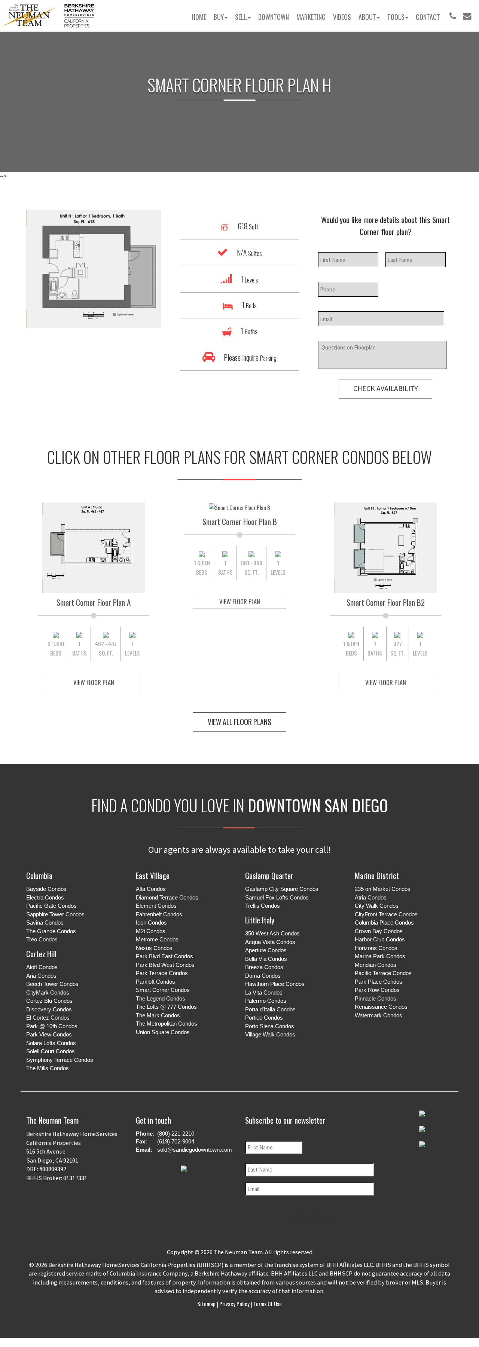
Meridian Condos (375, 965)
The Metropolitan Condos (166, 1023)
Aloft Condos (42, 967)
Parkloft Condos (155, 981)
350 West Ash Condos (272, 933)
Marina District (377, 875)
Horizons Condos (376, 948)
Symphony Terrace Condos (59, 1060)
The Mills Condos (47, 1068)
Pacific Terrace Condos (383, 973)
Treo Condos (42, 939)
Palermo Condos (265, 1001)
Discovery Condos (49, 1009)
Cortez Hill (41, 953)
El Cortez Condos (48, 1017)
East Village (153, 875)
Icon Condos (151, 922)
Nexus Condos (154, 948)
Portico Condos (264, 1017)
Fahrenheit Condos (159, 914)
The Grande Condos (51, 931)
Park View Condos (49, 1034)
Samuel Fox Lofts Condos (277, 897)
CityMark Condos (47, 992)
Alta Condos (151, 889)
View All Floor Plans (239, 722)
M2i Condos (150, 931)
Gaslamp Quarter (269, 875)
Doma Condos (263, 975)
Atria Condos (371, 897)
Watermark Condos (378, 1015)
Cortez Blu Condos (49, 1001)
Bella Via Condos (266, 959)
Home (199, 17)
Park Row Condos (377, 990)
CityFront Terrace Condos (386, 914)
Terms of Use (267, 1303)
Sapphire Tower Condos (55, 914)
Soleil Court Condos (50, 1051)
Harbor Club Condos (380, 939)
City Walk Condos (377, 905)
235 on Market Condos (383, 889)
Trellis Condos (262, 905)
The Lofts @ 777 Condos (166, 1007)
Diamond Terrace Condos (167, 897)
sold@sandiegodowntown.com (194, 1149)
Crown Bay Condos (379, 931)
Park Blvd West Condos (165, 965)
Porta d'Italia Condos (270, 1009)
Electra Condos (45, 897)
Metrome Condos (157, 939)
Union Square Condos (163, 1032)
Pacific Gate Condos (51, 905)
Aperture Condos (266, 950)
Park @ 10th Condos (51, 1026)
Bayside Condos (46, 889)
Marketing (311, 17)
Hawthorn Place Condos (275, 984)
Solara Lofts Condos (51, 1043)
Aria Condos (41, 975)
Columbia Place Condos (384, 922)
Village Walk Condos (270, 1034)
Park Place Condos (378, 981)
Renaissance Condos (381, 1007)
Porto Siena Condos (269, 1026)
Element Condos (156, 905)
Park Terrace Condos (162, 973)
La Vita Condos (264, 992)
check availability (385, 388)
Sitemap (207, 1303)
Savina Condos (45, 922)
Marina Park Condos (380, 956)
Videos (342, 17)
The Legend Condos (160, 998)
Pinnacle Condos (375, 998)
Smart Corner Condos (163, 990)
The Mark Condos (158, 1015)
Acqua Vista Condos (270, 942)
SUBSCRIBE (312, 1218)
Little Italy (259, 920)
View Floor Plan (93, 682)
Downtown (273, 17)
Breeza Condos (264, 967)
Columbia (39, 875)
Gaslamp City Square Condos (281, 889)
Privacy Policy (234, 1303)
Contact (428, 17)
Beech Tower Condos (52, 984)
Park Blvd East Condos (164, 956)
